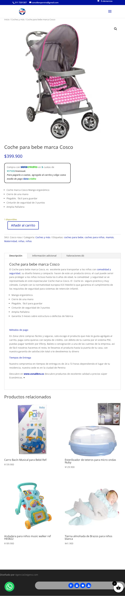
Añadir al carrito (23, 225)
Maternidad (10, 241)
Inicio (6, 19)
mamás (110, 237)
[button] (115, 29)
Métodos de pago (18, 329)
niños (29, 241)
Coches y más (17, 19)
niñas (21, 241)
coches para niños (94, 237)
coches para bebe (73, 237)
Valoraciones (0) (75, 255)
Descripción (15, 255)
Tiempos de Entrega (20, 357)
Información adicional (44, 255)
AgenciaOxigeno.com (26, 574)
